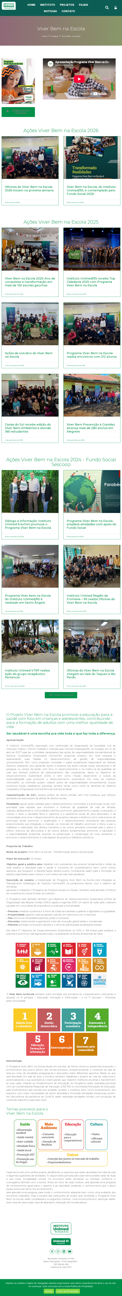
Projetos (54, 36)
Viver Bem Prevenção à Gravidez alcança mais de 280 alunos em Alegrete (91, 428)
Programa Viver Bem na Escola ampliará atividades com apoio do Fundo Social (91, 524)
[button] (18, 112)
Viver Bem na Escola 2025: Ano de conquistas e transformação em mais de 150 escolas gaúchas (30, 282)
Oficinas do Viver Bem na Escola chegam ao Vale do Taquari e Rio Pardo (91, 674)
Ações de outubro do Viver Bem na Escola (29, 354)
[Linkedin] (63, 1251)
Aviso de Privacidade (67, 1291)
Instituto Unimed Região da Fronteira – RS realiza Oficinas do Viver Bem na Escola (91, 599)
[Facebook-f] (52, 1251)
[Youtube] (69, 1251)
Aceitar (49, 1291)
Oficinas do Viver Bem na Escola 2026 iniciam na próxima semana (29, 188)
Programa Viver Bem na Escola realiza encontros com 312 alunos (92, 354)
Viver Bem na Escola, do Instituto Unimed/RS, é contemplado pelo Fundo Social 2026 (91, 190)
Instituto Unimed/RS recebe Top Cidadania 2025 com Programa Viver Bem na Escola (91, 282)
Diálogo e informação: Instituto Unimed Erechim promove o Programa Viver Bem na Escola (28, 524)
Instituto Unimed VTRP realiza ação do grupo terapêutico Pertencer (27, 674)
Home (44, 36)
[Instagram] (58, 1251)
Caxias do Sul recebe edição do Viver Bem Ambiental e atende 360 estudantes (28, 428)
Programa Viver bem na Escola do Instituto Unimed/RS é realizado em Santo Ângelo (28, 599)
